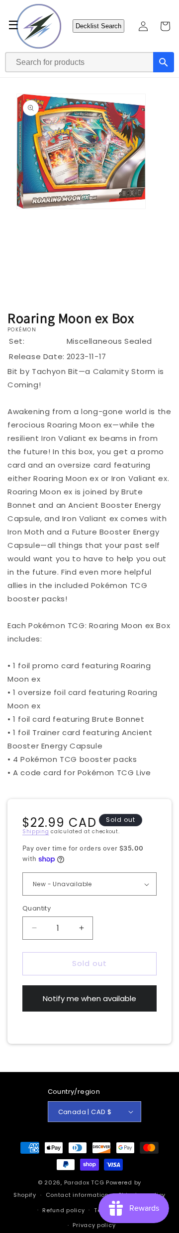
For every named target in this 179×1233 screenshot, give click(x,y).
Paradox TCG (84, 1182)
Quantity (36, 908)
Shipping (35, 831)
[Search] (163, 62)
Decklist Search (98, 26)
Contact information (77, 1195)
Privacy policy (94, 1225)
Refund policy (63, 1210)
